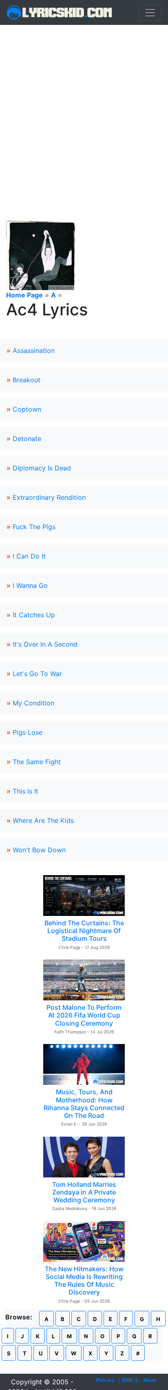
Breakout (26, 380)
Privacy (105, 1380)
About (149, 1380)
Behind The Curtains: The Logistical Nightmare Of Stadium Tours (84, 930)
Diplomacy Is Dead (42, 468)
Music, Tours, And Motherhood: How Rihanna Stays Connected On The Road (84, 1104)
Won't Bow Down (39, 850)
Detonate (27, 439)
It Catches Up (34, 615)
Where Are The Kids (43, 820)
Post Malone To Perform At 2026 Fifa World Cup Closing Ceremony (84, 1015)
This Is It (25, 791)
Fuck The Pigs (34, 527)
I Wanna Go (30, 585)
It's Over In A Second (45, 644)
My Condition (33, 703)
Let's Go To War (37, 674)
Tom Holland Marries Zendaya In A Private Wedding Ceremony (84, 1192)
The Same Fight (37, 762)
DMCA (129, 1380)
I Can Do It (29, 556)
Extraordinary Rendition (49, 497)
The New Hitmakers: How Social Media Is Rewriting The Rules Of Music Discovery (84, 1281)
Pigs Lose (27, 732)
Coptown (27, 409)
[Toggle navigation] (150, 12)
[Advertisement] (84, 113)
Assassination (34, 350)
